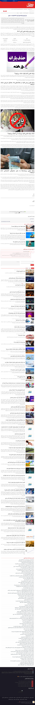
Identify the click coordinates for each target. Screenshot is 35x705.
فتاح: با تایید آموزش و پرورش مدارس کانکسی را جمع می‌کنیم (25, 594)
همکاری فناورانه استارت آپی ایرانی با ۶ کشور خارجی (26, 634)
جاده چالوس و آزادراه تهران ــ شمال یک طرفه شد (27, 583)
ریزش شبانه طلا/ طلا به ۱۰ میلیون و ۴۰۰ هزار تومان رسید (26, 597)
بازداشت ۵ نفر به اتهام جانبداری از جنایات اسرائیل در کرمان (25, 582)
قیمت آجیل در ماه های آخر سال (20, 285)
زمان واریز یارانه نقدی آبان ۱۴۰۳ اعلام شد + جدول (17, 15)
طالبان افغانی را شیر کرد (30, 603)
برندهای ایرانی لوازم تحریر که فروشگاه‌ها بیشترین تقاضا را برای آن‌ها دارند (24, 682)
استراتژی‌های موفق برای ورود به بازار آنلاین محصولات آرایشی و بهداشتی (14, 549)
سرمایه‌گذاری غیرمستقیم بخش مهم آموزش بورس (17, 356)
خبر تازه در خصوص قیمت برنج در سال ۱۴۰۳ (27, 646)
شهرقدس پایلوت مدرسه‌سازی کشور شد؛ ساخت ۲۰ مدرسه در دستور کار (24, 650)
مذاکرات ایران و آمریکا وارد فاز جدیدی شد (28, 622)
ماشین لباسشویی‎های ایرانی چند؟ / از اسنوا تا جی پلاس (17, 390)
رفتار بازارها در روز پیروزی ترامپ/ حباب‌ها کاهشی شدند (26, 559)
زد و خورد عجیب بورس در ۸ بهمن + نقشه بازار (27, 659)
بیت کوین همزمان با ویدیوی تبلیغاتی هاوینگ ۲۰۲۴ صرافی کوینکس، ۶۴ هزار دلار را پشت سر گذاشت (20, 590)
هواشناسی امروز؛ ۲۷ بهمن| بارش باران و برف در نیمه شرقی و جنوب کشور (24, 609)
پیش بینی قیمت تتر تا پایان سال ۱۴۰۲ (19, 342)
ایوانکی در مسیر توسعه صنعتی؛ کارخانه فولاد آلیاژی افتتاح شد (25, 683)
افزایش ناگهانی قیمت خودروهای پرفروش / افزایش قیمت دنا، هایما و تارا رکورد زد (13, 427)
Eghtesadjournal (27, 703)
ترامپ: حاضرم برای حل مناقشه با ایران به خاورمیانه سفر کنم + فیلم (24, 652)
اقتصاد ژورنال (31, 697)
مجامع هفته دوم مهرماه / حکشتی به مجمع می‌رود (26, 658)
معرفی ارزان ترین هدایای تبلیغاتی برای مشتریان (18, 406)
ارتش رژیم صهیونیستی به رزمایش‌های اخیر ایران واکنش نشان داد (25, 613)
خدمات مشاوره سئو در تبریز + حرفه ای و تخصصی (17, 397)
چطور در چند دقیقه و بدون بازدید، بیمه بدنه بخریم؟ (17, 233)
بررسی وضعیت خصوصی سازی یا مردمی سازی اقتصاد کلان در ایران (15, 498)
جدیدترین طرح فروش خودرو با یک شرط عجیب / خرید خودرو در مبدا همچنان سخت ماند (21, 660)
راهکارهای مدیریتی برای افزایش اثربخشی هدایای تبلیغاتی (16, 514)
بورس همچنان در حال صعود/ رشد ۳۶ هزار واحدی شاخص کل (25, 570)
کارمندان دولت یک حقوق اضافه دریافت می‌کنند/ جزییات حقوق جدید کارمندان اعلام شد (22, 651)
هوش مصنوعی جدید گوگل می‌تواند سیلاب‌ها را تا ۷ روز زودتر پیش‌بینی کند (23, 585)
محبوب (33, 268)
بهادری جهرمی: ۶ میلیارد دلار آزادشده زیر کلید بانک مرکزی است (25, 644)
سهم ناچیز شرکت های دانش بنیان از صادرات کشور (17, 413)
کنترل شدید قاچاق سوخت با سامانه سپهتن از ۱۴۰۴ (27, 567)
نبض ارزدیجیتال (11, 699)
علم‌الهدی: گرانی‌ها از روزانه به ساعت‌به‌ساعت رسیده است (26, 577)
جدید (29, 268)
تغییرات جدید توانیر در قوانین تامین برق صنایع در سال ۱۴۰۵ (25, 686)
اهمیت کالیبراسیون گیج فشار (21, 271)
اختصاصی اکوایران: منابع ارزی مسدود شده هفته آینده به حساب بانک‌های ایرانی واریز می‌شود (21, 618)
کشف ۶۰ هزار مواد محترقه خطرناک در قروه (27, 615)
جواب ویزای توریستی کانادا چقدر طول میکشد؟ (27, 562)
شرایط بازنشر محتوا (16, 699)
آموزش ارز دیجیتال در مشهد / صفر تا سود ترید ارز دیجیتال (16, 528)
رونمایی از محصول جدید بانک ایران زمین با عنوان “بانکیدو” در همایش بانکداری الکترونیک (22, 654)
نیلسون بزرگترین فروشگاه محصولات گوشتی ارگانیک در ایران (25, 664)
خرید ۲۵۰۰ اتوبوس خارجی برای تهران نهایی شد (27, 581)
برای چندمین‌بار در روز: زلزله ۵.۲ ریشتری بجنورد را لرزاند (26, 606)
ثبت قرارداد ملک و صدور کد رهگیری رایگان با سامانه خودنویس (15, 535)
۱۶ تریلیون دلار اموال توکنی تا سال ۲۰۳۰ (28, 574)
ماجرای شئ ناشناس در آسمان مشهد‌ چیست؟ (27, 589)
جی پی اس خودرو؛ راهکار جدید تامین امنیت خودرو (17, 292)
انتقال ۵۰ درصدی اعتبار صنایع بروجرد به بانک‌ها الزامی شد (26, 638)
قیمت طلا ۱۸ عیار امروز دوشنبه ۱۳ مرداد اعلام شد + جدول (26, 565)
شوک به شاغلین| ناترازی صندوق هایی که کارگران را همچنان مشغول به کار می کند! (22, 656)
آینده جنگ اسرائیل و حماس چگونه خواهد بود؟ (27, 639)
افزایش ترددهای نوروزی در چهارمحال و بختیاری (27, 610)
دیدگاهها (27, 268)
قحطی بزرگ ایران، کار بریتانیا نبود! (29, 605)
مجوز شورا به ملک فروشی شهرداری (28, 599)
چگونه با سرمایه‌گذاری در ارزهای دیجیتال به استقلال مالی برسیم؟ (15, 349)
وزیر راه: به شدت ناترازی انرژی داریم (28, 579)
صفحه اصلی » (25, 9)
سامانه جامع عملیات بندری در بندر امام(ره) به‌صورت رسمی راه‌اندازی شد (24, 563)
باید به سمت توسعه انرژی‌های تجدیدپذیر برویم (27, 636)
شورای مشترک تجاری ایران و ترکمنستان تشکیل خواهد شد (26, 640)
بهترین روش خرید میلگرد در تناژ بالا (19, 327)
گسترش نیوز (30, 216)
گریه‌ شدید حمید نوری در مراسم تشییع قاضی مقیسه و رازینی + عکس (24, 642)
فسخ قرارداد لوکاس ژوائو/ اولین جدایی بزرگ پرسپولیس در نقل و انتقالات (24, 607)
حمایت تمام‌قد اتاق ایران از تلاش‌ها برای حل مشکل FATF (26, 561)
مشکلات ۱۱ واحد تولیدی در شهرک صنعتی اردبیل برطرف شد (25, 595)
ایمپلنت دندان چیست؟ (21, 335)
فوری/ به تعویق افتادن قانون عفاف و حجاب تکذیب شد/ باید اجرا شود (24, 573)
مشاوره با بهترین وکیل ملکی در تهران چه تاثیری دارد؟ (17, 454)
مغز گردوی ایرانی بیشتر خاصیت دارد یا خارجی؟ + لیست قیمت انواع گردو (14, 475)
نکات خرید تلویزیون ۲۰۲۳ (21, 376)
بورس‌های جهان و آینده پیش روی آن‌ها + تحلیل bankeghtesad (15, 506)
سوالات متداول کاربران (12, 697)
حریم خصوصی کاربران (5, 697)
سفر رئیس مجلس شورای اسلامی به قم (28, 587)
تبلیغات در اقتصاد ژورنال (23, 699)
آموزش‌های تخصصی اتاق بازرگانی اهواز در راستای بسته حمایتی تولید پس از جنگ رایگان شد (21, 575)
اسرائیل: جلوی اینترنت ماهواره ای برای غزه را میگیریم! (26, 643)
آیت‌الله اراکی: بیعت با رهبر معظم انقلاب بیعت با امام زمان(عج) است (24, 586)
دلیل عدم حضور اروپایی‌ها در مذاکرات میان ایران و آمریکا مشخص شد (24, 601)
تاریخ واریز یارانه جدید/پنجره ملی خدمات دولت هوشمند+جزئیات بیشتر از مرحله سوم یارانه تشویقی (20, 627)
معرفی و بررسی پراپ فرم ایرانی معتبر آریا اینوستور (17, 299)
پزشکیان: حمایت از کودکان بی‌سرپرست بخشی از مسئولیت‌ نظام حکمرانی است (23, 626)
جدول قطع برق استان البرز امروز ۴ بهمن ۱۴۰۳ (27, 619)
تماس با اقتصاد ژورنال (19, 697)
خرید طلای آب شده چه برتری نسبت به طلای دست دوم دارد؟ (16, 542)
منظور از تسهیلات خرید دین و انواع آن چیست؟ (18, 226)
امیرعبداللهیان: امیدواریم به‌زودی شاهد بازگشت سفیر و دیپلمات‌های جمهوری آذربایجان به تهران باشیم (20, 593)
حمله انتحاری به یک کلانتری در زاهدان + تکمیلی (27, 655)
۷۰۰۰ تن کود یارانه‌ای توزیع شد (29, 635)
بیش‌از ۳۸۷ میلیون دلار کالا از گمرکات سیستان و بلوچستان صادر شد (24, 569)
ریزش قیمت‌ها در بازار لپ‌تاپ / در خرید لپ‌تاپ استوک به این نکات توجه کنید (13, 383)
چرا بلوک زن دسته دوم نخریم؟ (20, 320)
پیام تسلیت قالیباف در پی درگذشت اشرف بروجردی (26, 662)
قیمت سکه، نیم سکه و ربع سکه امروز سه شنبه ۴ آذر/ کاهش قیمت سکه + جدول (23, 614)
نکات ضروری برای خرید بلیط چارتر (20, 433)
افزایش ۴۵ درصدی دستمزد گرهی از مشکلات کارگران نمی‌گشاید (25, 611)
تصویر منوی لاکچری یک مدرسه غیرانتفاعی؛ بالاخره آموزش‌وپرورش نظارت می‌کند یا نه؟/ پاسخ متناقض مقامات (19, 647)
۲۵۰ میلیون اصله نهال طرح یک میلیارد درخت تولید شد (17, 447)
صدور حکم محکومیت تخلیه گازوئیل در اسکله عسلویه (26, 602)
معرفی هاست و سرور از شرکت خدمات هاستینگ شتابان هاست (16, 468)
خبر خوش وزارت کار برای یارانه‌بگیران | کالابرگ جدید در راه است (25, 591)
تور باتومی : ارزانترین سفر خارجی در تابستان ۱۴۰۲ (18, 370)
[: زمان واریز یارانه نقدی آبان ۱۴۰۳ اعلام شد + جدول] (1, 11)
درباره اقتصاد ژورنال (26, 697)
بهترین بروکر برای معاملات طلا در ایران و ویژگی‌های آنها (17, 313)
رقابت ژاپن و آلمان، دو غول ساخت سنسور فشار (18, 306)
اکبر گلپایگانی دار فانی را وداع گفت (29, 630)
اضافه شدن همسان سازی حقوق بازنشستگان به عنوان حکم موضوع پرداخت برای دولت (22, 631)
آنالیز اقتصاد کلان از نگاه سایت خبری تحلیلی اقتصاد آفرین (16, 462)
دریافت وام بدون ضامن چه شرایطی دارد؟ (19, 241)
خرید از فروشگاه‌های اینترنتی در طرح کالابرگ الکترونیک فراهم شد (15, 420)
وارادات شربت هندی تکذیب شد (20, 440)
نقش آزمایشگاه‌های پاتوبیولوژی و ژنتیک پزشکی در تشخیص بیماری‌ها (15, 490)
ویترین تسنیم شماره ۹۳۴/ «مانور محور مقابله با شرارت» (26, 623)
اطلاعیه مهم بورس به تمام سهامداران (28, 648)
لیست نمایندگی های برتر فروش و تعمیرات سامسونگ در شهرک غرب (15, 362)
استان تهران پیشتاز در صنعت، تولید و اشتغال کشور (27, 617)
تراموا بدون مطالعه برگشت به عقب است (28, 578)
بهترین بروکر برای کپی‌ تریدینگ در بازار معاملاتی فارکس (17, 278)
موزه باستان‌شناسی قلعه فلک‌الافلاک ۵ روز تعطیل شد (26, 663)
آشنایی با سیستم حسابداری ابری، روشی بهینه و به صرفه (16, 482)
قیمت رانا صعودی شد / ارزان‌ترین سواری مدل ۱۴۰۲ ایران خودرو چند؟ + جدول (23, 566)
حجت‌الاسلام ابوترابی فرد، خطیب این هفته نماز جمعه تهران (25, 598)
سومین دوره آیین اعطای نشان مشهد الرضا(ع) (27, 571)
